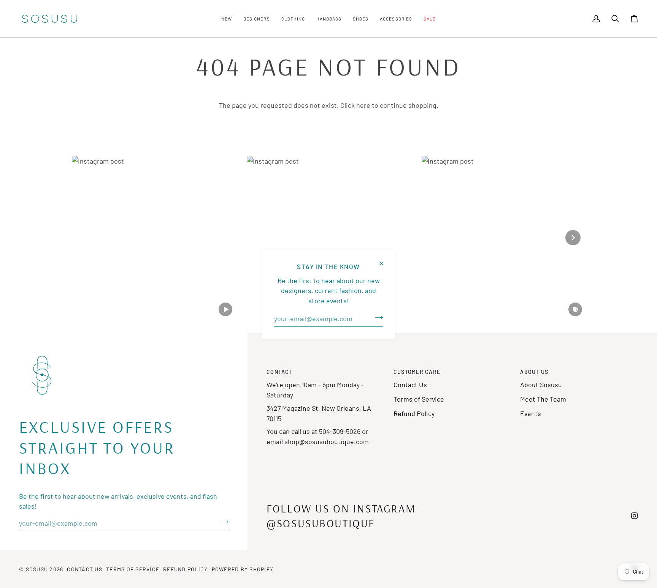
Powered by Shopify (243, 569)
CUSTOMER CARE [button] (417, 372)
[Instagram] (634, 515)
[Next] (573, 237)
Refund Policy (414, 413)
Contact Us (410, 384)
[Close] (384, 259)
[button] (227, 19)
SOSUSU (37, 569)
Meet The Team (543, 399)
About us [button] (534, 372)
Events (530, 413)
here (363, 105)
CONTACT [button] (280, 372)
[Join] (376, 317)
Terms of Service (419, 399)
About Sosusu (541, 384)
